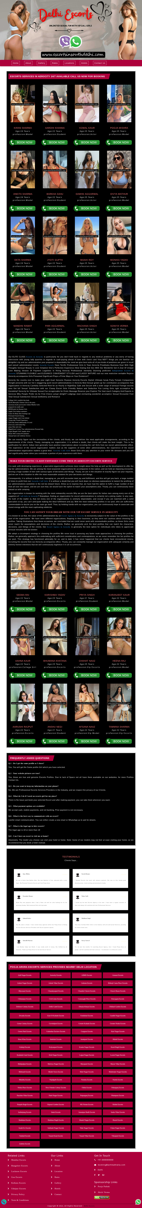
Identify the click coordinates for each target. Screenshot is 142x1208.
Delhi (100, 1170)
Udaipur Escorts (18, 1188)
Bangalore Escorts (19, 1166)
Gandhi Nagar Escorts (117, 1016)
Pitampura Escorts (117, 1095)
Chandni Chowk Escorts (86, 991)
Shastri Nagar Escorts (86, 1120)
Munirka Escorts (25, 1080)
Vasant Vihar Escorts (86, 1136)
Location (59, 1171)
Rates (55, 63)
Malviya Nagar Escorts (56, 1064)
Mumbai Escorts (18, 1160)
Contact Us (99, 63)
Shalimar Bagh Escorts (56, 1120)
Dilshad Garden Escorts (117, 1007)
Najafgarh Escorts (55, 1080)
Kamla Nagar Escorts (86, 1047)
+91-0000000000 (105, 1160)
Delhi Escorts (89, 1206)
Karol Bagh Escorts (118, 1047)
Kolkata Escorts (18, 1183)
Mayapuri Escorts (87, 1064)
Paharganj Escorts (117, 1088)
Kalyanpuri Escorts (55, 1047)
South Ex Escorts (25, 1128)
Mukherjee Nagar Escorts (118, 1072)
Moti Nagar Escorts (87, 1072)
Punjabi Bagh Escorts (24, 1104)
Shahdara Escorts (25, 1120)
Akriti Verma (104, 1192)
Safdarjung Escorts (24, 1112)
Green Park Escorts (25, 1031)
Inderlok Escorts (55, 1039)
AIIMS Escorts (86, 975)
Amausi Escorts (117, 975)
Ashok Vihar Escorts (55, 983)
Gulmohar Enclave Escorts (55, 1031)
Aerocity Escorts (56, 975)
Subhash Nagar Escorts (56, 1128)
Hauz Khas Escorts (24, 1039)
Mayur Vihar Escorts (117, 1064)
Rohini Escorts (118, 1104)
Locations (69, 63)
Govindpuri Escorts (56, 1023)
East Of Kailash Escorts (55, 1016)
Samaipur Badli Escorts (87, 1112)
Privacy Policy (18, 1194)
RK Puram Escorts (86, 1104)
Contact (58, 1194)
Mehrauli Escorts (25, 1072)
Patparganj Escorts (86, 1095)
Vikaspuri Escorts (118, 1136)
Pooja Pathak (104, 1186)
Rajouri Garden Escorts (55, 1104)
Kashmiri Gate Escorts (25, 1055)
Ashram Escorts (86, 983)
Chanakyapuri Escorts (55, 991)
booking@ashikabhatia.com (111, 1165)
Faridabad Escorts (86, 1016)
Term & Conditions (20, 1200)
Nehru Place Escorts (25, 1088)
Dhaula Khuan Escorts (87, 1007)
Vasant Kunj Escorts (56, 1136)
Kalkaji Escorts (24, 1047)
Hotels (84, 63)
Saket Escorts (55, 1112)
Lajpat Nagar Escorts (86, 1055)
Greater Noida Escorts (117, 1023)
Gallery (41, 63)
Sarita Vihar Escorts (118, 1112)
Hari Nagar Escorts (117, 1031)
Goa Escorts (16, 1177)
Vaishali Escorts (24, 1136)
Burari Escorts (118, 1120)
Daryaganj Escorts (117, 999)
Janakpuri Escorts (87, 1039)
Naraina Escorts (86, 1080)
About (28, 63)
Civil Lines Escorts (55, 999)
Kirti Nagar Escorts (55, 1055)
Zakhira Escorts (24, 1144)
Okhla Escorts (87, 1088)
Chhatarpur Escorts (24, 999)
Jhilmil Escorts (118, 1039)
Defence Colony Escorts (24, 1007)
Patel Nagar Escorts (56, 1095)
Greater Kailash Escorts (86, 1023)
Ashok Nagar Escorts (24, 983)
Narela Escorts (118, 1080)
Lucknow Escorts (19, 1171)
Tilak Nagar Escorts (87, 1128)
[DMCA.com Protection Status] (101, 1197)
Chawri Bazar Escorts (117, 991)
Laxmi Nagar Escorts (117, 1055)
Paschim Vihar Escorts (25, 1095)
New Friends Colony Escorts (56, 1088)
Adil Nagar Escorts (24, 975)
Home (16, 63)
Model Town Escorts (55, 1072)
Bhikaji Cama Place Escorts (117, 983)
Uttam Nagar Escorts (117, 1128)
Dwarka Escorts (24, 1016)
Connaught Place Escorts (87, 999)
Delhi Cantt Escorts (56, 1007)
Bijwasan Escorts (25, 991)
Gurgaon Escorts (87, 1031)
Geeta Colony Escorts (24, 1023)
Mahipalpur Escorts (25, 1064)
